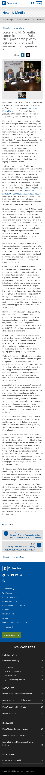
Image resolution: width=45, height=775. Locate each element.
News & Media (8, 614)
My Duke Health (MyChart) (14, 679)
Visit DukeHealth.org (10, 660)
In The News (38, 19)
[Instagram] (22, 575)
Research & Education (11, 601)
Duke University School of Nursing (16, 700)
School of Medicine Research (14, 735)
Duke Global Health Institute (14, 707)
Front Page (8, 19)
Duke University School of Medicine (17, 693)
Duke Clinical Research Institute (15, 729)
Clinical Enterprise (9, 597)
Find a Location (10, 675)
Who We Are (7, 593)
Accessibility (7, 589)
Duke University (9, 713)
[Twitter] (9, 575)
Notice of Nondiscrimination (13, 622)
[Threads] (4, 581)
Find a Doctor (9, 667)
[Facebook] (4, 575)
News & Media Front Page (13, 28)
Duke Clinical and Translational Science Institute (18, 743)
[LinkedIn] (17, 575)
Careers (5, 610)
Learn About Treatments (14, 671)
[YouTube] (13, 575)
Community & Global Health (13, 605)
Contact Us (6, 627)
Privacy (5, 618)
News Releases (23, 19)
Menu (38, 3)
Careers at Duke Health (11, 760)
